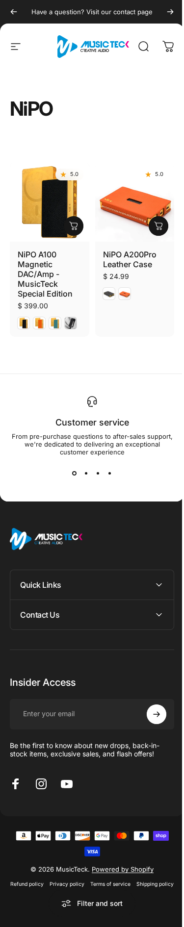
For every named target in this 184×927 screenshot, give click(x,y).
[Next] (170, 12)
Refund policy (45, 880)
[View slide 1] (74, 473)
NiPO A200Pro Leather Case (130, 259)
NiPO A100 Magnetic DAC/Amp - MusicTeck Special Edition (45, 274)
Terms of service (128, 880)
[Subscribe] (149, 710)
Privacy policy (85, 880)
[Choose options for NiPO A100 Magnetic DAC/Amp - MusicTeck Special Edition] (73, 226)
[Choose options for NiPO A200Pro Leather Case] (158, 226)
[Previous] (14, 12)
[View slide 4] (110, 473)
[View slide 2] (86, 473)
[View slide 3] (98, 473)
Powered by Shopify (119, 865)
